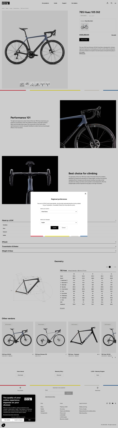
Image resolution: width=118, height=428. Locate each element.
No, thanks (7, 420)
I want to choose (18, 420)
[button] (3, 425)
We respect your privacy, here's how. (11, 414)
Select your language (45, 219)
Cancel (63, 227)
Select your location (44, 208)
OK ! (29, 420)
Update (54, 227)
